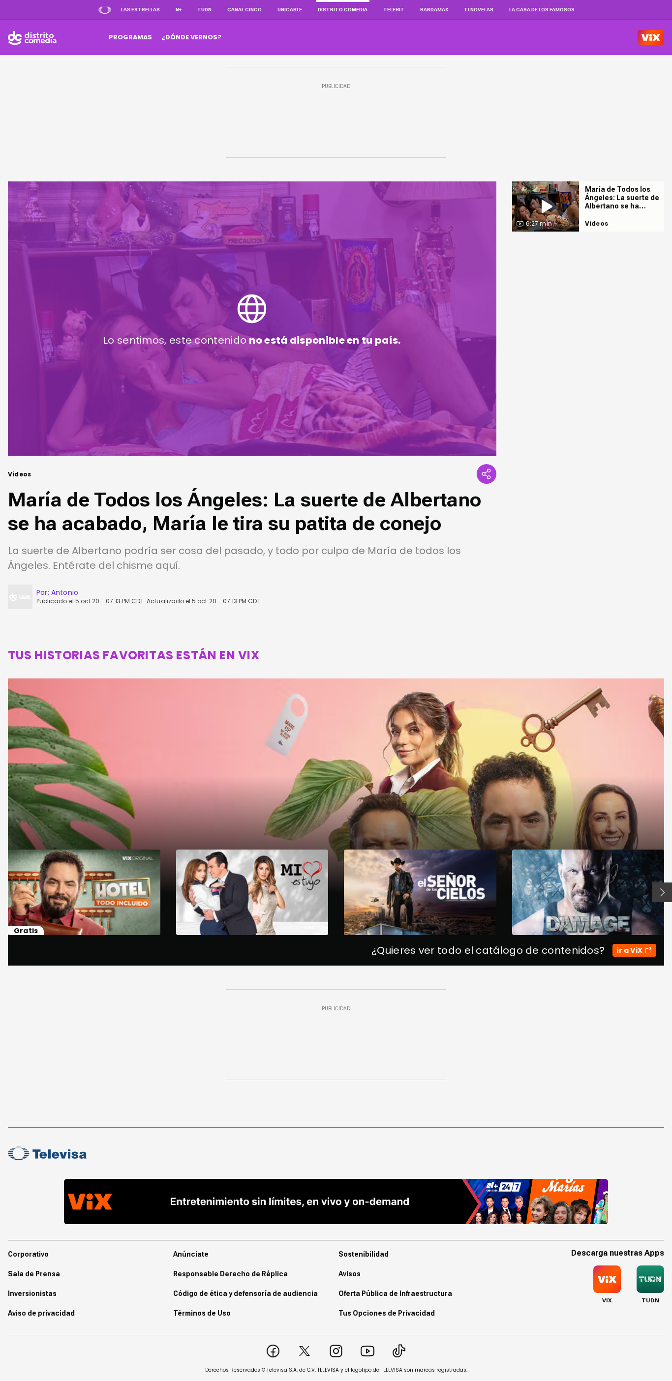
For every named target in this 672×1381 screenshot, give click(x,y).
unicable (289, 9)
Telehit (393, 9)
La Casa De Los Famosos (542, 9)
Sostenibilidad (363, 1254)
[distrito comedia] (32, 37)
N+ (179, 9)
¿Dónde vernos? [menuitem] (191, 37)
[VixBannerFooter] (336, 1201)
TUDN (204, 9)
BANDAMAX (434, 9)
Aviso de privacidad (41, 1313)
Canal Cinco (244, 9)
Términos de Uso (202, 1313)
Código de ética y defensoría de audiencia (245, 1293)
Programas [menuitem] (130, 37)
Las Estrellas (140, 9)
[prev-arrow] (1, 892)
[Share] (486, 474)
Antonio (64, 592)
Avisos (349, 1274)
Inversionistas (32, 1293)
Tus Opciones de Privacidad (386, 1313)
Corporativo (28, 1254)
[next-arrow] (662, 892)
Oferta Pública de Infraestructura (395, 1293)
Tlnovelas (478, 9)
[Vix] (651, 37)
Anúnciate (191, 1254)
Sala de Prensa (34, 1274)
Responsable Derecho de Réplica (230, 1274)
